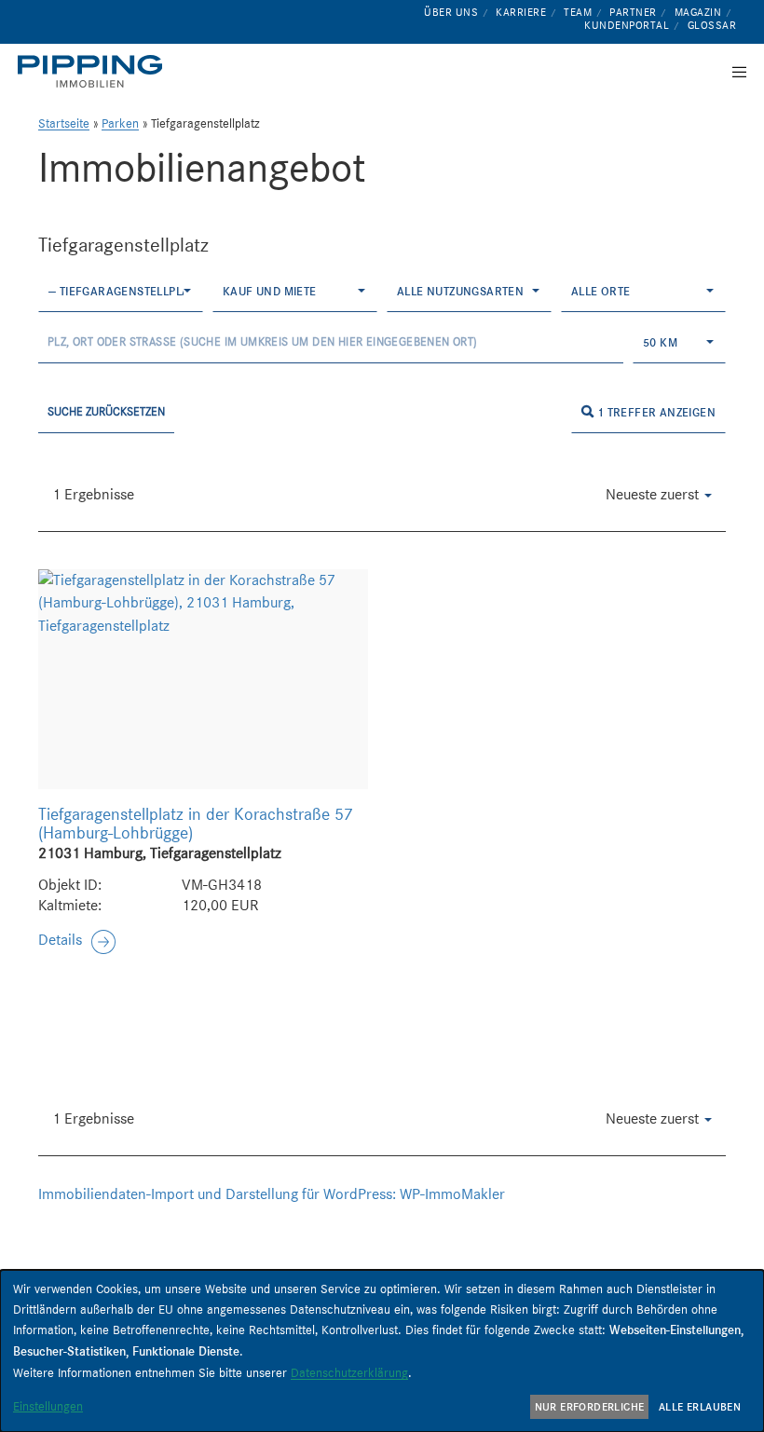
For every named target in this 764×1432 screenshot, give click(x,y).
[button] (77, 941)
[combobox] (120, 291)
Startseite (63, 123)
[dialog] (382, 1351)
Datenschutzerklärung (349, 1372)
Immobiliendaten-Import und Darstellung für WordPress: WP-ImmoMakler (271, 1194)
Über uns (451, 12)
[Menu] (733, 72)
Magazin (698, 12)
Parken (120, 123)
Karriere (521, 12)
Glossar (712, 25)
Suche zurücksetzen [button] (106, 411)
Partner (633, 12)
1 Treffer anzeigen (654, 412)
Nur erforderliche (590, 1406)
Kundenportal (626, 25)
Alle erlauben (700, 1406)
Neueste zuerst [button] (654, 494)
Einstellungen (48, 1405)
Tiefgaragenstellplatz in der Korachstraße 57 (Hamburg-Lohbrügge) (195, 824)
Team (578, 12)
